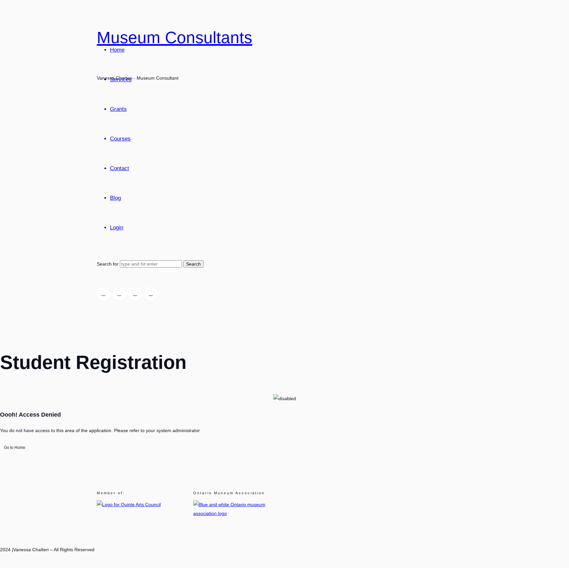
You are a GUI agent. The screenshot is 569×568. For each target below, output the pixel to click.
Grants (118, 109)
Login (116, 227)
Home (117, 50)
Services (121, 79)
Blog (115, 198)
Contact (119, 168)
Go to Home (14, 447)
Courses (120, 139)
